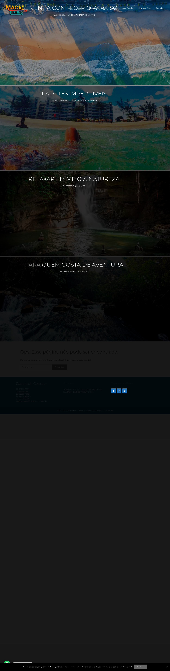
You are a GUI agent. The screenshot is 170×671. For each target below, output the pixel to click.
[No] (167, 667)
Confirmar (140, 667)
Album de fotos (144, 8)
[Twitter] (124, 390)
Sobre (79, 8)
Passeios (93, 8)
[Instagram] (119, 390)
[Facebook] (113, 390)
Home (69, 8)
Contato (159, 8)
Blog (103, 8)
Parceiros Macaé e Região (121, 8)
